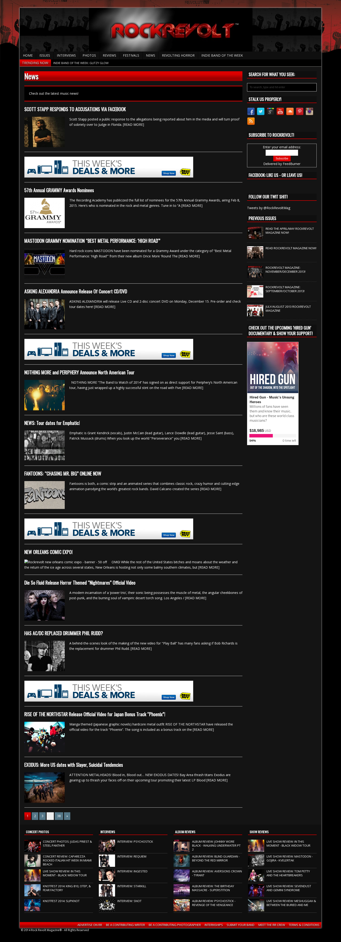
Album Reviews (185, 831)
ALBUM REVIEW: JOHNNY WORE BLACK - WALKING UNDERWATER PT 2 (216, 845)
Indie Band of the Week (222, 55)
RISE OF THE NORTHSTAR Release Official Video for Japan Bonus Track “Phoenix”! (94, 714)
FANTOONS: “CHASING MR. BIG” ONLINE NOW (62, 473)
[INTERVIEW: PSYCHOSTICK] (107, 849)
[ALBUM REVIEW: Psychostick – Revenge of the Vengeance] (182, 909)
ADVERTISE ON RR (89, 925)
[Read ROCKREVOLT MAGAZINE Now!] (255, 256)
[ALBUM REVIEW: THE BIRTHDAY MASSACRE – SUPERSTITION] (182, 894)
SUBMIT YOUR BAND (240, 925)
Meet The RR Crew (271, 925)
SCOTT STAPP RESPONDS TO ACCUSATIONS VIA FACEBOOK (75, 109)
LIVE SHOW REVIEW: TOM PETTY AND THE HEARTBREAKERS (288, 873)
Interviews (66, 55)
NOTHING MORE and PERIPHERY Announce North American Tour (79, 372)
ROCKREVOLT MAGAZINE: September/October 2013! (285, 289)
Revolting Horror (178, 55)
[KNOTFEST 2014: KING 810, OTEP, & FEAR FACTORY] (32, 894)
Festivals (131, 55)
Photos (89, 55)
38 (59, 816)
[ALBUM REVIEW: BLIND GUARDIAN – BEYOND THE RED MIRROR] (182, 864)
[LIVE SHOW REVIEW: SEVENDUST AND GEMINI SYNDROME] (256, 894)
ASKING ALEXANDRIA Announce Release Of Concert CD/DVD (75, 291)
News (150, 55)
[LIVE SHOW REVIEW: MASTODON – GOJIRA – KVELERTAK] (256, 864)
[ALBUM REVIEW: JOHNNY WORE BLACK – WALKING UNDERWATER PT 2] (182, 849)
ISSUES (44, 55)
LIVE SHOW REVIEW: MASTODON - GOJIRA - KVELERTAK (290, 858)
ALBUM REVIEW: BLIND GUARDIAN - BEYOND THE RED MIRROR (216, 858)
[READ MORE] (133, 124)
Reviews (109, 55)
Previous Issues (262, 218)
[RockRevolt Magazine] (170, 30)
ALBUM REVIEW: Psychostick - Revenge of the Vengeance (213, 903)
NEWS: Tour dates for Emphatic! (52, 422)
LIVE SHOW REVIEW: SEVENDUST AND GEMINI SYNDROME (289, 888)
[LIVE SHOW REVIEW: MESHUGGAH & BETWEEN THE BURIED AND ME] (256, 909)
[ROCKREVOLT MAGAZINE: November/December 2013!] (255, 276)
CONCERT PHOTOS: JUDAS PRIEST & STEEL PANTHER (67, 843)
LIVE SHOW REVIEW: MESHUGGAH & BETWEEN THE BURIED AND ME (291, 903)
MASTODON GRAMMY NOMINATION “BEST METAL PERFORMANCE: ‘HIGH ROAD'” (92, 240)
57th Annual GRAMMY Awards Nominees (59, 190)
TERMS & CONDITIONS (304, 925)
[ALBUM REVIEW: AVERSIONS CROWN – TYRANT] (182, 879)
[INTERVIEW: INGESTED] (107, 879)
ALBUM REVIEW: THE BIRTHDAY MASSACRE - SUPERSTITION (213, 888)
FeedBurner (291, 164)
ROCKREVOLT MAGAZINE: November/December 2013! (286, 269)
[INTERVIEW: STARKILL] (107, 894)
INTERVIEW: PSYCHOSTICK (135, 841)
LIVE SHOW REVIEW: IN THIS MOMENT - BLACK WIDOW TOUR (65, 873)
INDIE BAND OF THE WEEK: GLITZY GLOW (81, 63)
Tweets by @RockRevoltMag (268, 208)
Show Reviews (259, 831)
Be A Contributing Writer (125, 925)
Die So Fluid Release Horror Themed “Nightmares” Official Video (79, 582)
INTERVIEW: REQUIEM (131, 856)
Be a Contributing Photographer (175, 925)
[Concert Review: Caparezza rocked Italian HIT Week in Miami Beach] (32, 864)
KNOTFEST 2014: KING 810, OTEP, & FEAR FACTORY (67, 888)
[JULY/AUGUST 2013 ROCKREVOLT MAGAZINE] (255, 314)
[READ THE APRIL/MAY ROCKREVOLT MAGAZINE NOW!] (255, 237)
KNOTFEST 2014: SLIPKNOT (61, 901)
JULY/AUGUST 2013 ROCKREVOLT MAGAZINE (288, 308)
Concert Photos (37, 831)
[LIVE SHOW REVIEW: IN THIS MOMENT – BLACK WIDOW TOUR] (32, 879)
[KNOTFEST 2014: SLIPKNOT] (32, 909)
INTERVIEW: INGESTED (132, 871)
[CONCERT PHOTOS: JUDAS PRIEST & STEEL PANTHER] (32, 849)
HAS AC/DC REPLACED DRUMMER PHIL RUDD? (63, 633)
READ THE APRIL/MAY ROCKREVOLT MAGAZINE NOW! (290, 231)
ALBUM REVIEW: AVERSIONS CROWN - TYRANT (217, 873)
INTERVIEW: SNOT (129, 901)
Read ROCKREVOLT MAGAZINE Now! (291, 248)
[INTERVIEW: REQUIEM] (107, 864)
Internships (214, 925)
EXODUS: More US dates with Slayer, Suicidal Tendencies (73, 764)
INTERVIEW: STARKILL (131, 886)
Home (28, 55)
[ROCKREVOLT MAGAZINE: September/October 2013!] (255, 295)
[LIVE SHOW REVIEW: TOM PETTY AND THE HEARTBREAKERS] (256, 879)
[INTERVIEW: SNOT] (107, 909)
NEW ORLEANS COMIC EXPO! (48, 551)
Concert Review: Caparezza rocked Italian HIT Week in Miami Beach (67, 860)
